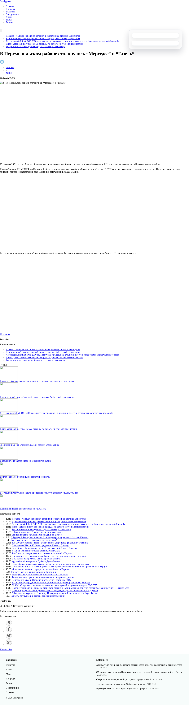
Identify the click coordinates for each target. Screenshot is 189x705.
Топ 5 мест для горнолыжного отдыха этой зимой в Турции (42, 553)
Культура (10, 11)
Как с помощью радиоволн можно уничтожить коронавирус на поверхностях (51, 582)
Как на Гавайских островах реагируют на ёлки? (36, 550)
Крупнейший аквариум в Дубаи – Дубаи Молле (36, 561)
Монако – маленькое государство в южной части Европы (40, 569)
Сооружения (12, 14)
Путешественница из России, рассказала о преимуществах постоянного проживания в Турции (59, 566)
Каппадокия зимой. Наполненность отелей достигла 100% (41, 580)
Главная (10, 67)
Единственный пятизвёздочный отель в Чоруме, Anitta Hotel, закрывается (43, 38)
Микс (9, 19)
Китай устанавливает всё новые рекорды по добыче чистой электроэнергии (44, 44)
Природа (10, 9)
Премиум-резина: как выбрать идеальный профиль (122, 688)
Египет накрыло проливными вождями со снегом (25, 477)
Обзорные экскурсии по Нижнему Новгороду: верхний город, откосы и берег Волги (54, 593)
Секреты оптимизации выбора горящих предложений (38, 596)
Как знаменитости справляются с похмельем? (23, 508)
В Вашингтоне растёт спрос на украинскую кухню (25, 461)
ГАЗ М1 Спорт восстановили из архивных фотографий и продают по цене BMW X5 (54, 585)
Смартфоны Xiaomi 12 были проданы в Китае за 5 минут (40, 545)
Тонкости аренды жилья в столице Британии (33, 572)
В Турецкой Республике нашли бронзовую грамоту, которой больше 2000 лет (39, 492)
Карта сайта (6, 649)
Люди (9, 17)
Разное (9, 22)
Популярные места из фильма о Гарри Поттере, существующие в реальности (50, 556)
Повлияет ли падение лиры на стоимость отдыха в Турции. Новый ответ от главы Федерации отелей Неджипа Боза (70, 588)
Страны (10, 6)
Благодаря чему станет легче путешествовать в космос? (40, 574)
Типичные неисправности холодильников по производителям (43, 577)
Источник (5, 334)
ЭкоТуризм (5, 1)
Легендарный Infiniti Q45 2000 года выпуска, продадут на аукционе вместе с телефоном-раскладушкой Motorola (62, 41)
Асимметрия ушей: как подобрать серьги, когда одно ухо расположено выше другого (55, 590)
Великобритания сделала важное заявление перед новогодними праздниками (51, 564)
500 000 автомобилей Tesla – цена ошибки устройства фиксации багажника (50, 542)
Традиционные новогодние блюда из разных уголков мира (35, 46)
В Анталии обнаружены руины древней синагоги (37, 558)
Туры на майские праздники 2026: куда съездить (120, 684)
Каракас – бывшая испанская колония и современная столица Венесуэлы (43, 36)
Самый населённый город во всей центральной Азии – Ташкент (44, 548)
